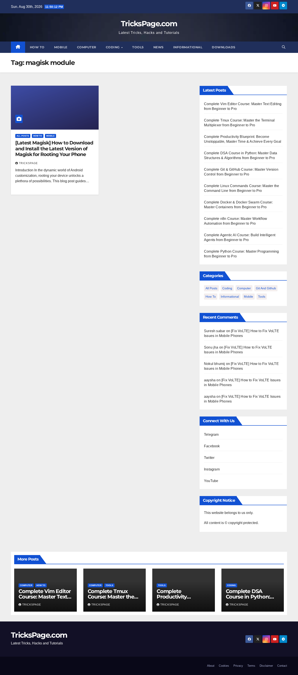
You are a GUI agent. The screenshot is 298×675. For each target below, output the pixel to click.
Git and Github (266, 288)
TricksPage (28, 163)
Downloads (223, 47)
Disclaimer (266, 665)
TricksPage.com (149, 23)
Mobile (60, 47)
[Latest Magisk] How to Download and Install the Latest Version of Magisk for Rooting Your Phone (54, 148)
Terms (251, 665)
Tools (138, 47)
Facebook (212, 446)
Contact (282, 665)
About (210, 665)
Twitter (209, 458)
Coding (113, 47)
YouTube (211, 481)
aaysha (210, 380)
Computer (86, 47)
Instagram (212, 469)
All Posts (23, 136)
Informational (187, 47)
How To (37, 47)
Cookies (224, 665)
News (158, 47)
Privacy (238, 665)
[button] (283, 47)
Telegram (211, 434)
